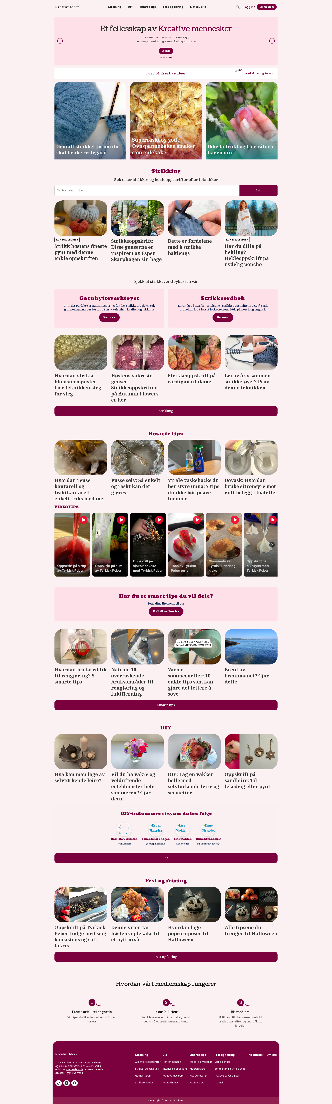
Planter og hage (172, 1061)
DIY (130, 7)
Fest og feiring (173, 7)
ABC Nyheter (94, 1062)
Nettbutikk (198, 7)
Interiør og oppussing (175, 1068)
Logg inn (249, 7)
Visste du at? (197, 1082)
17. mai (218, 1082)
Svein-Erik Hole (74, 1069)
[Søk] (238, 7)
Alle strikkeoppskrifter (147, 1061)
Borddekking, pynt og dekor (230, 1068)
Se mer (166, 52)
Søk (258, 190)
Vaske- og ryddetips (201, 1061)
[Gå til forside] (67, 7)
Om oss (271, 1055)
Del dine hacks (166, 611)
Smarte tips (148, 7)
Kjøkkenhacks (197, 1068)
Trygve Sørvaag (74, 1072)
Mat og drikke (222, 1061)
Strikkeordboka (144, 1082)
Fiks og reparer (198, 1075)
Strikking (114, 7)
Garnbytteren (143, 1075)
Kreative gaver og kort (227, 1075)
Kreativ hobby (171, 1082)
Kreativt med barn (173, 1075)
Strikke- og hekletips (147, 1068)
